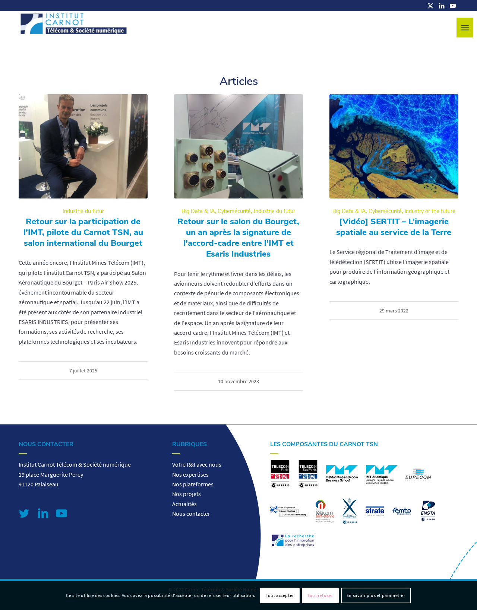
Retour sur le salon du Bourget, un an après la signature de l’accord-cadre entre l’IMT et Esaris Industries (238, 238)
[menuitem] (465, 28)
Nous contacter (191, 513)
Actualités (184, 504)
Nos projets (186, 494)
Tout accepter (280, 595)
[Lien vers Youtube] (452, 5)
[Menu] (465, 28)
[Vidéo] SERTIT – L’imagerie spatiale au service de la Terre (393, 227)
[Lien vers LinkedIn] (441, 5)
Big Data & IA (198, 211)
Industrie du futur (83, 211)
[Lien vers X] (430, 5)
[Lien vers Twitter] (24, 513)
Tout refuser (320, 595)
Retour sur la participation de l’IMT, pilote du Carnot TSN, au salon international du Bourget (83, 232)
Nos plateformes (193, 484)
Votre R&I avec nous (196, 464)
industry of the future (430, 211)
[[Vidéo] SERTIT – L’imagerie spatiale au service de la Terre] (393, 146)
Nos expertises (190, 474)
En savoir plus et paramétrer (376, 595)
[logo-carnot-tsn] (74, 28)
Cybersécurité (234, 211)
